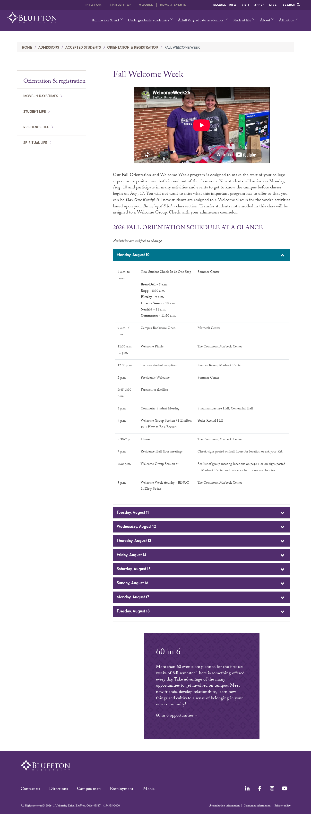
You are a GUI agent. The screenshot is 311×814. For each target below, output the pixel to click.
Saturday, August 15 (133, 569)
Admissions (48, 48)
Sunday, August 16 (132, 583)
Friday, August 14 (131, 555)
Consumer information (257, 806)
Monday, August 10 (133, 255)
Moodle (146, 5)
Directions (58, 789)
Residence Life (36, 127)
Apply (259, 5)
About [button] (265, 21)
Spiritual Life (35, 143)
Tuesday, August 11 (133, 512)
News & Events (173, 5)
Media (149, 789)
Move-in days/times (40, 96)
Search (290, 5)
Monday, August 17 (133, 597)
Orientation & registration (132, 48)
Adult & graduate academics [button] (201, 21)
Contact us (30, 789)
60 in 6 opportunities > (176, 716)
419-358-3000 (111, 806)
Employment (122, 789)
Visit (246, 5)
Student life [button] (242, 21)
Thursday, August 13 (134, 541)
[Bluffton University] (32, 17)
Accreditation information (224, 806)
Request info (225, 5)
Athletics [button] (286, 21)
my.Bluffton (121, 5)
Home (27, 48)
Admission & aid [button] (105, 21)
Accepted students (83, 48)
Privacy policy (282, 806)
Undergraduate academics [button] (148, 21)
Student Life (34, 112)
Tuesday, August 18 (133, 611)
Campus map (89, 789)
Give (273, 5)
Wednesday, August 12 (136, 526)
